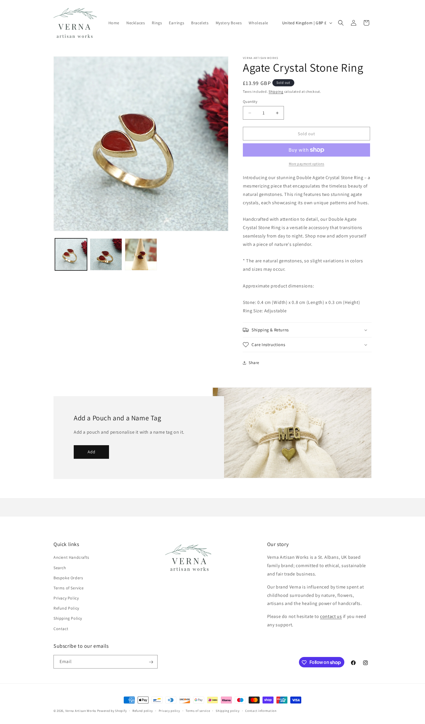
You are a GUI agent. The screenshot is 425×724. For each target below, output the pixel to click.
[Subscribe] (151, 662)
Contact (60, 628)
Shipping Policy (67, 618)
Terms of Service (68, 588)
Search (59, 567)
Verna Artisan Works (80, 711)
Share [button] (254, 362)
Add (91, 451)
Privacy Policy (66, 598)
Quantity (250, 101)
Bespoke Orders (68, 577)
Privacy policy (169, 710)
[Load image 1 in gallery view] (71, 254)
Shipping (276, 91)
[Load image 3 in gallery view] (141, 254)
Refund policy (142, 710)
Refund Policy (66, 608)
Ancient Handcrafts (71, 557)
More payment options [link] (306, 163)
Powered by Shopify (112, 711)
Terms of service (198, 710)
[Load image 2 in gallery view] (106, 254)
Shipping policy (228, 710)
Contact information (260, 710)
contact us (331, 617)
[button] (341, 22)
